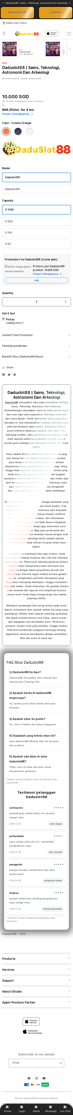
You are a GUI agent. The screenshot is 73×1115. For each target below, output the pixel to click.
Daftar (36, 1111)
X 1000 (9, 209)
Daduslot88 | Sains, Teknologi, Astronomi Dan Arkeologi (36, 3)
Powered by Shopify (47, 1098)
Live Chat (65, 1111)
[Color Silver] (29, 131)
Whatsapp (51, 1111)
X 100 (8, 232)
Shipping (19, 101)
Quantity (7, 293)
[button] (4, 33)
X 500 (8, 221)
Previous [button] (3, 3)
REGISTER (17, 12)
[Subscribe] (60, 1063)
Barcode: (24, 79)
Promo (7, 1111)
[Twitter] (10, 375)
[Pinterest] (15, 375)
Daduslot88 (12, 177)
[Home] (27, 33)
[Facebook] (4, 375)
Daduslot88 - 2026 (14, 934)
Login (22, 1111)
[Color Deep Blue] (18, 131)
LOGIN (55, 12)
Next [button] (69, 3)
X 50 (8, 244)
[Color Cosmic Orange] (6, 131)
